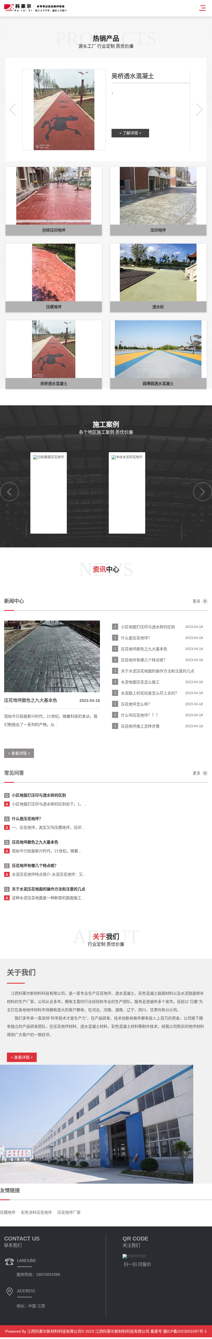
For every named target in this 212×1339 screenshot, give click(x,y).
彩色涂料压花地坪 (36, 1212)
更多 (196, 601)
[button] (12, 110)
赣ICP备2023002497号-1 (184, 1331)
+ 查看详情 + (22, 1057)
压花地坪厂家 (69, 1212)
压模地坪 (7, 1212)
